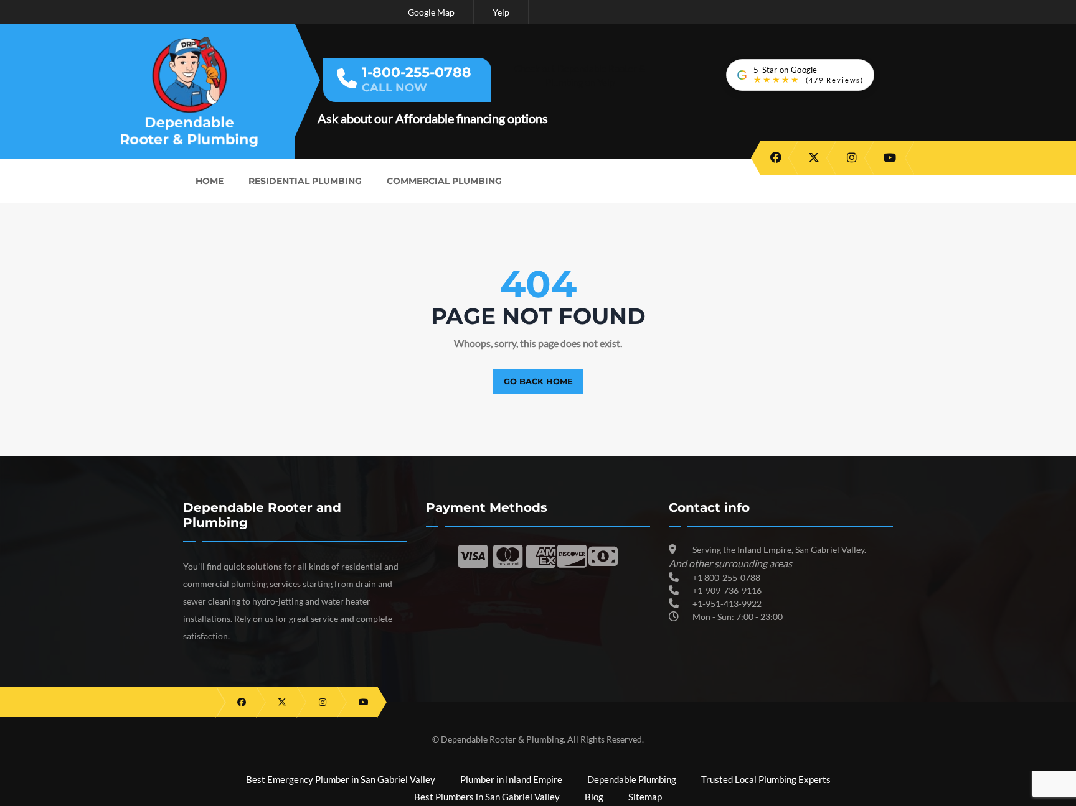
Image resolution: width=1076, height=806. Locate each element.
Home (210, 181)
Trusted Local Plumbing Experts (766, 779)
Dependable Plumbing (631, 779)
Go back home (538, 381)
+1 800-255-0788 (726, 577)
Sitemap (645, 796)
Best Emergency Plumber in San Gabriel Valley (340, 779)
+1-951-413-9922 (727, 603)
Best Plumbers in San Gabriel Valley (487, 796)
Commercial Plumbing (444, 181)
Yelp (501, 12)
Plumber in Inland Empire (511, 779)
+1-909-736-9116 (727, 590)
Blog (594, 796)
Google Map (431, 12)
